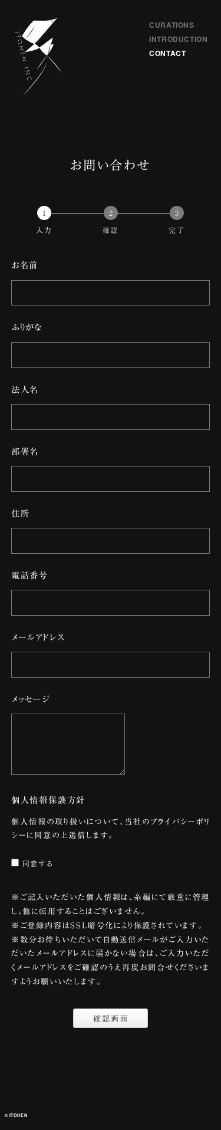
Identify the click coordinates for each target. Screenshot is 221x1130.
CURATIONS (171, 24)
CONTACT (167, 53)
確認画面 (110, 1018)
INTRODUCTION (178, 39)
